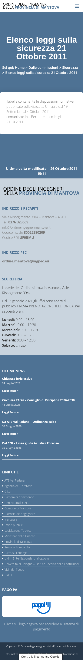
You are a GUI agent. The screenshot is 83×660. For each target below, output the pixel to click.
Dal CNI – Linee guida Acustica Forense (30, 443)
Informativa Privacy (16, 654)
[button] (77, 6)
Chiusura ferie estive (17, 379)
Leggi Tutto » (10, 390)
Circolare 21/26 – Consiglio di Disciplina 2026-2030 (38, 400)
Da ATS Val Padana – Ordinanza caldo (29, 422)
